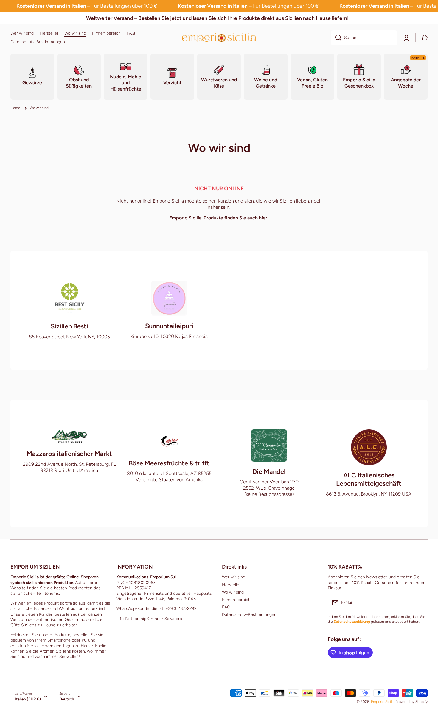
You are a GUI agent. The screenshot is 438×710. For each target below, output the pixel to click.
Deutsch (66, 699)
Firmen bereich (236, 599)
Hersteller (231, 584)
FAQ (226, 607)
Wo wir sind (233, 592)
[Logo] (219, 37)
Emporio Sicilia (382, 702)
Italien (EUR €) (28, 699)
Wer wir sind (233, 577)
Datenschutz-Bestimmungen (249, 614)
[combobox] (364, 37)
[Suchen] (336, 37)
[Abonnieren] (420, 602)
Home (15, 108)
